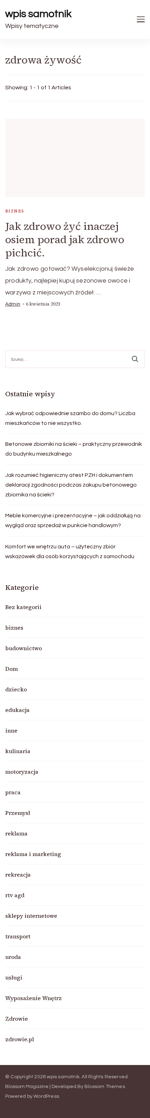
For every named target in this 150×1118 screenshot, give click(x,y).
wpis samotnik (38, 13)
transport (17, 936)
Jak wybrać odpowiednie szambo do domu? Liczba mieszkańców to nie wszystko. (70, 418)
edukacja (17, 710)
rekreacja (18, 874)
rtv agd (14, 895)
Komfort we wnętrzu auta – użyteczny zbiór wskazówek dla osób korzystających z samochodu (69, 551)
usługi (13, 977)
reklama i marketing (33, 854)
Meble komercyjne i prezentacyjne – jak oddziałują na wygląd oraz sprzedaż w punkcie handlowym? (73, 520)
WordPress (46, 1096)
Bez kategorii (23, 607)
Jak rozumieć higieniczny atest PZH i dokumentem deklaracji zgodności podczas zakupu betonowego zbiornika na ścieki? (71, 484)
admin (12, 304)
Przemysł (17, 813)
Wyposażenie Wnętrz (33, 998)
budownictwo (23, 648)
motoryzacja (21, 771)
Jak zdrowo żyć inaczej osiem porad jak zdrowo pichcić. (64, 239)
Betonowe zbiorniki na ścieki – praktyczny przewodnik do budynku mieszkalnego (73, 449)
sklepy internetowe (31, 916)
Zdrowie (16, 1018)
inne (11, 730)
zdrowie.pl (19, 1039)
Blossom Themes (104, 1086)
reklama (16, 833)
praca (13, 792)
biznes (14, 211)
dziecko (16, 689)
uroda (13, 957)
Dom (11, 669)
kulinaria (17, 751)
